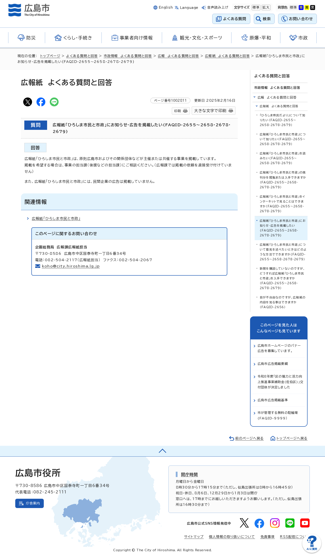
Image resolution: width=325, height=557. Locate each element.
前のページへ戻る (249, 438)
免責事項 (267, 536)
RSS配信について (295, 536)
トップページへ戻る (292, 438)
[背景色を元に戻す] (293, 7)
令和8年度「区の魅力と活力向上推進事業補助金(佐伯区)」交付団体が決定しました (280, 382)
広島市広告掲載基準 (273, 400)
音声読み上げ (218, 7)
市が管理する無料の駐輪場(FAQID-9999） (278, 415)
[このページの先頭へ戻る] (162, 451)
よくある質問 (234, 19)
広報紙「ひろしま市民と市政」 (56, 218)
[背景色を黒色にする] (312, 7)
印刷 (177, 111)
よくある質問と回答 (82, 56)
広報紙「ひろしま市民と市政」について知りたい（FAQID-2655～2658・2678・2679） (283, 139)
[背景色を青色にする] (301, 7)
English (166, 7)
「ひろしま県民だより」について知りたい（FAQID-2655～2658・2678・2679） (282, 120)
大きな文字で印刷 (210, 111)
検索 (267, 19)
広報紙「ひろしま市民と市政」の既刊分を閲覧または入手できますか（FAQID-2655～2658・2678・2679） (283, 180)
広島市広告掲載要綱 (273, 363)
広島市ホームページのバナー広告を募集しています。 (279, 348)
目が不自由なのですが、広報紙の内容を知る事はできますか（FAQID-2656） (283, 302)
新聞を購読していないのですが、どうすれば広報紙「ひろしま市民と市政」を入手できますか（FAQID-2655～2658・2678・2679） (282, 278)
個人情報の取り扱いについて (232, 536)
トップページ (50, 56)
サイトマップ (194, 536)
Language (189, 7)
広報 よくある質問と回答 (178, 56)
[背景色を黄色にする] (306, 7)
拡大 (266, 7)
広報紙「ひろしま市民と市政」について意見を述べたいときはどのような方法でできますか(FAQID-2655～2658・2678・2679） (283, 252)
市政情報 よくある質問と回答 (128, 56)
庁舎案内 (33, 503)
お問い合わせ (301, 19)
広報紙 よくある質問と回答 (227, 56)
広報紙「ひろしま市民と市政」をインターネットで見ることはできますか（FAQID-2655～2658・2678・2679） (282, 204)
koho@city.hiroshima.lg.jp (71, 266)
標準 (256, 7)
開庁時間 (189, 474)
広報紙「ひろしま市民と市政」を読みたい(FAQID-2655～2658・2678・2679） (283, 158)
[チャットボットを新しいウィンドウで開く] (312, 551)
